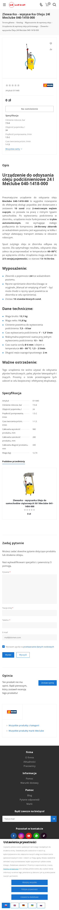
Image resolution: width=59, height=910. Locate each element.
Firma (29, 752)
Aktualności (29, 761)
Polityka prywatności (29, 889)
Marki (29, 803)
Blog (29, 795)
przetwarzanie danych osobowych (38, 646)
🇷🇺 (41, 905)
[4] (15, 85)
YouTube (29, 836)
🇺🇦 (32, 905)
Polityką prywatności (10, 869)
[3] (12, 85)
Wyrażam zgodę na (30, 646)
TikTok (44, 836)
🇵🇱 (6, 905)
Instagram (21, 836)
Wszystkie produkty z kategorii (24, 725)
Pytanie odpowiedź (29, 799)
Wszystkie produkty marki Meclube (26, 730)
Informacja (29, 773)
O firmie (29, 757)
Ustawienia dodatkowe (29, 897)
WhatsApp (36, 836)
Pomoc (29, 778)
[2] (9, 85)
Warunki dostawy (29, 782)
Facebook (14, 836)
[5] (18, 85)
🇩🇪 (23, 905)
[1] (7, 85)
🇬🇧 (14, 905)
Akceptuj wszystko (29, 882)
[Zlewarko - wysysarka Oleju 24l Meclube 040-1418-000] (29, 56)
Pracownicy (30, 765)
